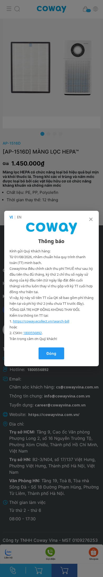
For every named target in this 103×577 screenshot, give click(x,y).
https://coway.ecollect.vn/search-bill (41, 321)
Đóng (51, 353)
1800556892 (32, 332)
